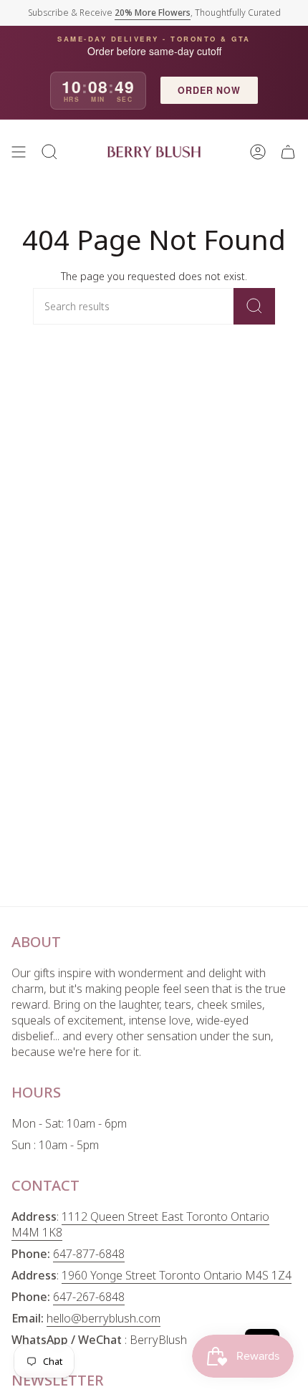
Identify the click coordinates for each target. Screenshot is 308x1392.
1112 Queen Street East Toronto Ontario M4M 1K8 (140, 1224)
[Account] (257, 152)
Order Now (209, 90)
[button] (49, 152)
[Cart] (288, 152)
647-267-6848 (89, 1297)
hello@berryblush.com (103, 1318)
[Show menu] (18, 152)
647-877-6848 (89, 1254)
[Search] (254, 306)
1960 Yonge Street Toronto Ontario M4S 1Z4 (177, 1275)
